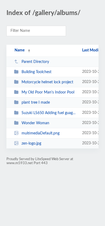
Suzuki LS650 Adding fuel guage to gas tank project (49, 113)
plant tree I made (36, 102)
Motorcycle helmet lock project (47, 82)
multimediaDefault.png (41, 133)
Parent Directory (35, 62)
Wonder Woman (35, 123)
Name (19, 50)
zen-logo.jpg (31, 143)
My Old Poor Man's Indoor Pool (48, 92)
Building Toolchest (36, 72)
